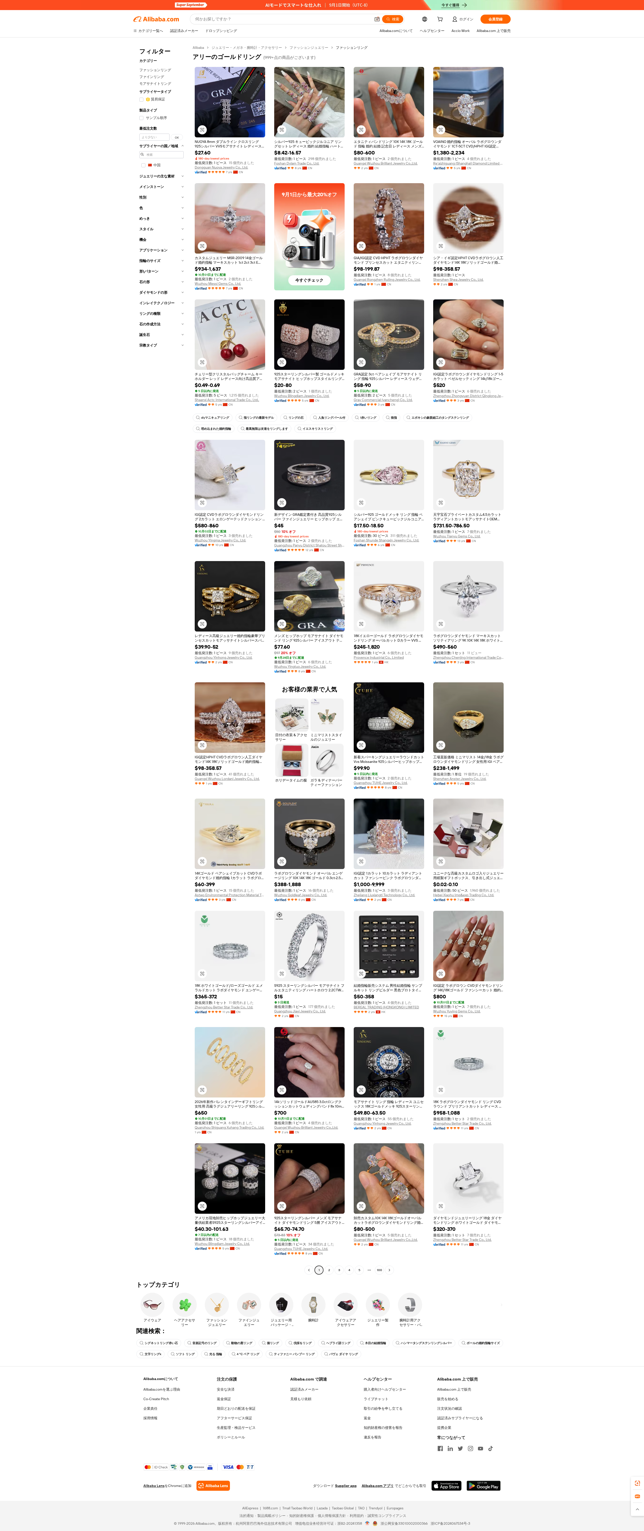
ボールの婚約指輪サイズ (483, 1343)
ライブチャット (376, 1399)
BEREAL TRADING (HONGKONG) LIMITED (386, 1007)
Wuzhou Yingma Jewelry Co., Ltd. (220, 540)
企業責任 (150, 1408)
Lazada (322, 1508)
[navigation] (161, 659)
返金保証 (224, 1399)
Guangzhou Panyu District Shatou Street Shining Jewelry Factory (309, 545)
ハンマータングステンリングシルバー (426, 1343)
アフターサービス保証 (234, 1418)
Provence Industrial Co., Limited (379, 657)
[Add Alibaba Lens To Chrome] (213, 1486)
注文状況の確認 (449, 1408)
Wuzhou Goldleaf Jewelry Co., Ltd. (300, 895)
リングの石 (296, 417)
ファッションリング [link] (352, 48)
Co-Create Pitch (156, 1399)
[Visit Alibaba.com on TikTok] (491, 1448)
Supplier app (346, 1486)
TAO (361, 1508)
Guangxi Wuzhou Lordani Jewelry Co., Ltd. (227, 779)
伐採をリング (303, 1343)
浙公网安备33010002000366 (404, 1523)
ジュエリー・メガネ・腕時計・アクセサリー (247, 48)
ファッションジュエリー (309, 48)
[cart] (441, 20)
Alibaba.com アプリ (378, 1486)
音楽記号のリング (204, 1343)
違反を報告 (372, 1437)
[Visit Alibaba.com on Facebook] (440, 1448)
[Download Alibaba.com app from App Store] (446, 1486)
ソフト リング (185, 1354)
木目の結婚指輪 (375, 1343)
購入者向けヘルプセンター (385, 1389)
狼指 (394, 417)
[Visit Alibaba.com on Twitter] (460, 1448)
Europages (395, 1508)
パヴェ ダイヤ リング (343, 1354)
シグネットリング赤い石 (161, 1343)
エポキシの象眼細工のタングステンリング (440, 417)
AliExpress (250, 1508)
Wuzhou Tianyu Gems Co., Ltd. (456, 536)
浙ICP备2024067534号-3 (450, 1523)
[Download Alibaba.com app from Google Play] (484, 1486)
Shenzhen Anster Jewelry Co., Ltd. (459, 779)
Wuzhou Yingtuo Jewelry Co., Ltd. (300, 666)
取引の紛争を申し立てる (383, 1408)
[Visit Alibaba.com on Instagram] (470, 1448)
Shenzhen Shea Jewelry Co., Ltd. (458, 280)
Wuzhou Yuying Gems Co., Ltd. (456, 1011)
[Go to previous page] (308, 1270)
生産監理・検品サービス (236, 1428)
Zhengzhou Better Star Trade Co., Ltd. (224, 1007)
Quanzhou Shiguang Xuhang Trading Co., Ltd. (229, 1127)
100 (379, 1270)
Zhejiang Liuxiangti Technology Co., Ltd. (384, 895)
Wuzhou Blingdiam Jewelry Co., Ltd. (301, 396)
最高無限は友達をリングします (267, 428)
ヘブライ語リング (338, 1343)
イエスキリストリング (318, 428)
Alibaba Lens (154, 1486)
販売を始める (447, 1399)
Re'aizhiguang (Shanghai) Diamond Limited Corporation (468, 163)
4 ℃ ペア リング (248, 1354)
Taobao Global (343, 1508)
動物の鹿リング (241, 1343)
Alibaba (198, 48)
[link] (637, 1483)
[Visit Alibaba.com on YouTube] (480, 1448)
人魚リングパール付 (331, 417)
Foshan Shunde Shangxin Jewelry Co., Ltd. (386, 540)
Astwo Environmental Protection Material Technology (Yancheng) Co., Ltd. (230, 895)
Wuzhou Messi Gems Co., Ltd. (218, 284)
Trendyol (375, 1508)
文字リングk (153, 1354)
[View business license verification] (367, 1523)
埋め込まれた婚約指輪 (216, 428)
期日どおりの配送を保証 (236, 1408)
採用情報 (150, 1418)
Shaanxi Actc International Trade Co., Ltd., (227, 400)
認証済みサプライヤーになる (460, 1418)
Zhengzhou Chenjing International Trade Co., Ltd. (468, 657)
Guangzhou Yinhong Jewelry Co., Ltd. (223, 657)
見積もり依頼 (300, 1399)
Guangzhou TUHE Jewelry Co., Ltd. (381, 783)
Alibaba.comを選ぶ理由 (161, 1389)
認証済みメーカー (304, 1389)
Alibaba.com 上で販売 (454, 1389)
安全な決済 (225, 1389)
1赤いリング (368, 417)
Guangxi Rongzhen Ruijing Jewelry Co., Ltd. (387, 280)
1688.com (270, 1508)
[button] (377, 19)
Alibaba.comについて (160, 1379)
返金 (367, 1418)
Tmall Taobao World (297, 1508)
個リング (273, 1343)
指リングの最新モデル (259, 417)
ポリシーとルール (231, 1437)
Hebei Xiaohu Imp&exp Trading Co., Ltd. (463, 895)
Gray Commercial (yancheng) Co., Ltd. (383, 400)
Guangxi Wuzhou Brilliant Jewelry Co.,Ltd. (386, 163)
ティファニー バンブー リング (294, 1354)
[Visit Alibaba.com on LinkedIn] (450, 1448)
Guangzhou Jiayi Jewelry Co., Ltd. (300, 1011)
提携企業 (444, 1428)
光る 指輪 (215, 1354)
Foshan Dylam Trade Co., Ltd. (296, 163)
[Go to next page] (389, 1270)
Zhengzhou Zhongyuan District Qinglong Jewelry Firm (468, 396)
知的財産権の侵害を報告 (383, 1428)
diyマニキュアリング (215, 417)
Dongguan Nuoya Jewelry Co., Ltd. (221, 167)
